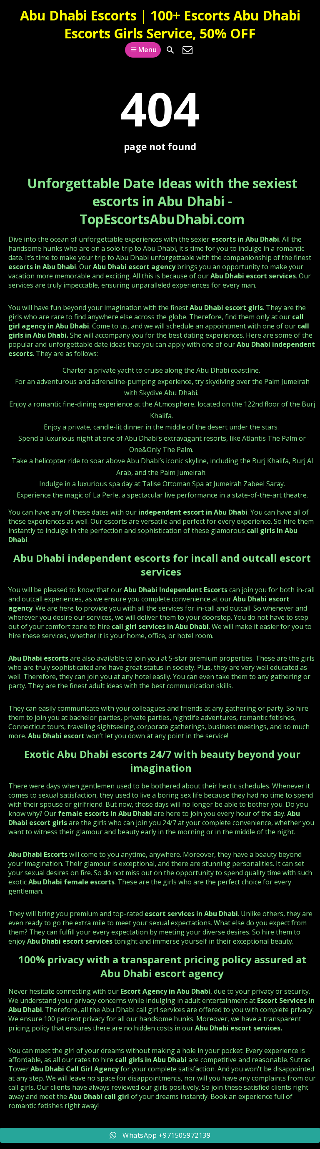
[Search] (170, 50)
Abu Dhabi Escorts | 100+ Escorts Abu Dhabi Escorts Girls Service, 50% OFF (160, 24)
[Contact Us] (187, 50)
